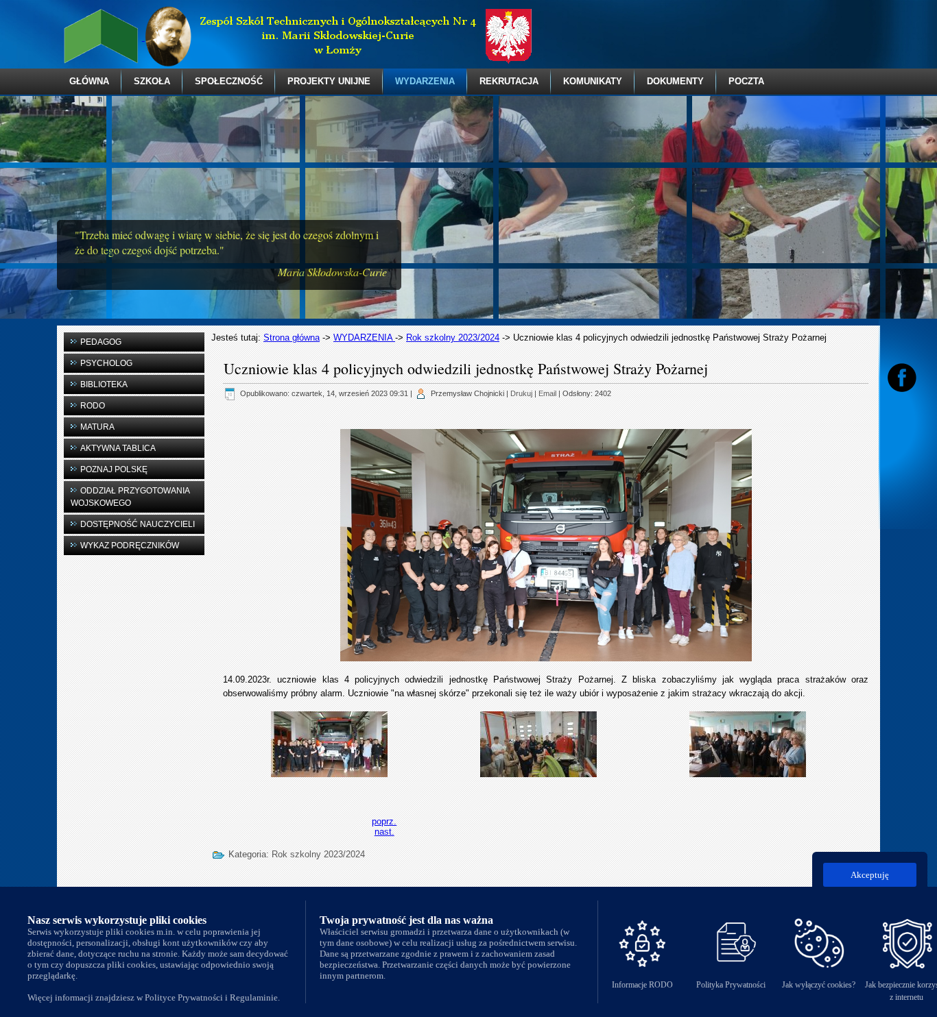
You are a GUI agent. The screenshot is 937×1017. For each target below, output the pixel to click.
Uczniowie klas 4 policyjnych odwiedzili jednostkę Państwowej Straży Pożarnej (466, 368)
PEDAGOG (100, 342)
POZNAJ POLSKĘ (113, 469)
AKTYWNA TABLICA (118, 448)
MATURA (97, 427)
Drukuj (521, 393)
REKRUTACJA (508, 81)
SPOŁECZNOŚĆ (229, 81)
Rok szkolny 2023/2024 (452, 337)
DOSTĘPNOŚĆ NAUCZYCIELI (137, 524)
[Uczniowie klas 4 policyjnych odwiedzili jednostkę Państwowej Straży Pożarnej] (329, 743)
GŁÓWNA (89, 81)
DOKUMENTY (675, 81)
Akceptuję (870, 875)
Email (547, 393)
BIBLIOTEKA (104, 384)
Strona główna (291, 337)
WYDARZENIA (425, 81)
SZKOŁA (152, 81)
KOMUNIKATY (592, 81)
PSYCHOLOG (106, 363)
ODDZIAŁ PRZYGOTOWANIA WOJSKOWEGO (130, 497)
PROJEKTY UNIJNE (328, 81)
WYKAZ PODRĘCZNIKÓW (129, 545)
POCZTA (746, 81)
